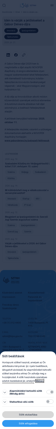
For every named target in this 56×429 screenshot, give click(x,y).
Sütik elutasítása (28, 414)
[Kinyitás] (4, 392)
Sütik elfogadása (28, 423)
